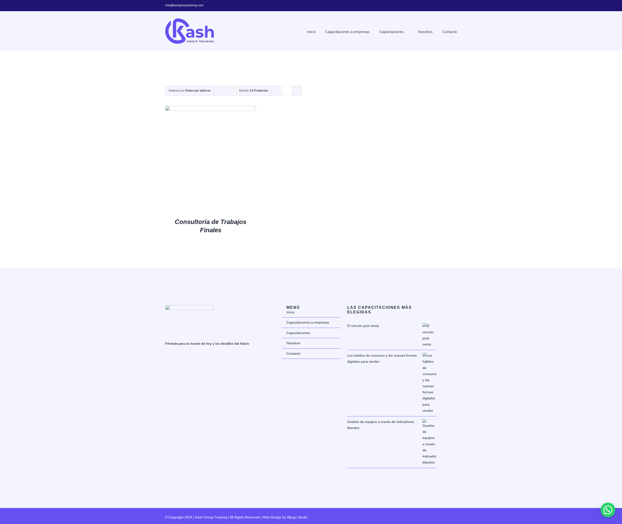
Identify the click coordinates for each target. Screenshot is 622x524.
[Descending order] (229, 91)
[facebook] (439, 6)
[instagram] (447, 6)
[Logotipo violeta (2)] (189, 307)
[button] (608, 510)
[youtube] (455, 6)
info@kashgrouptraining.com (184, 5)
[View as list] (297, 90)
